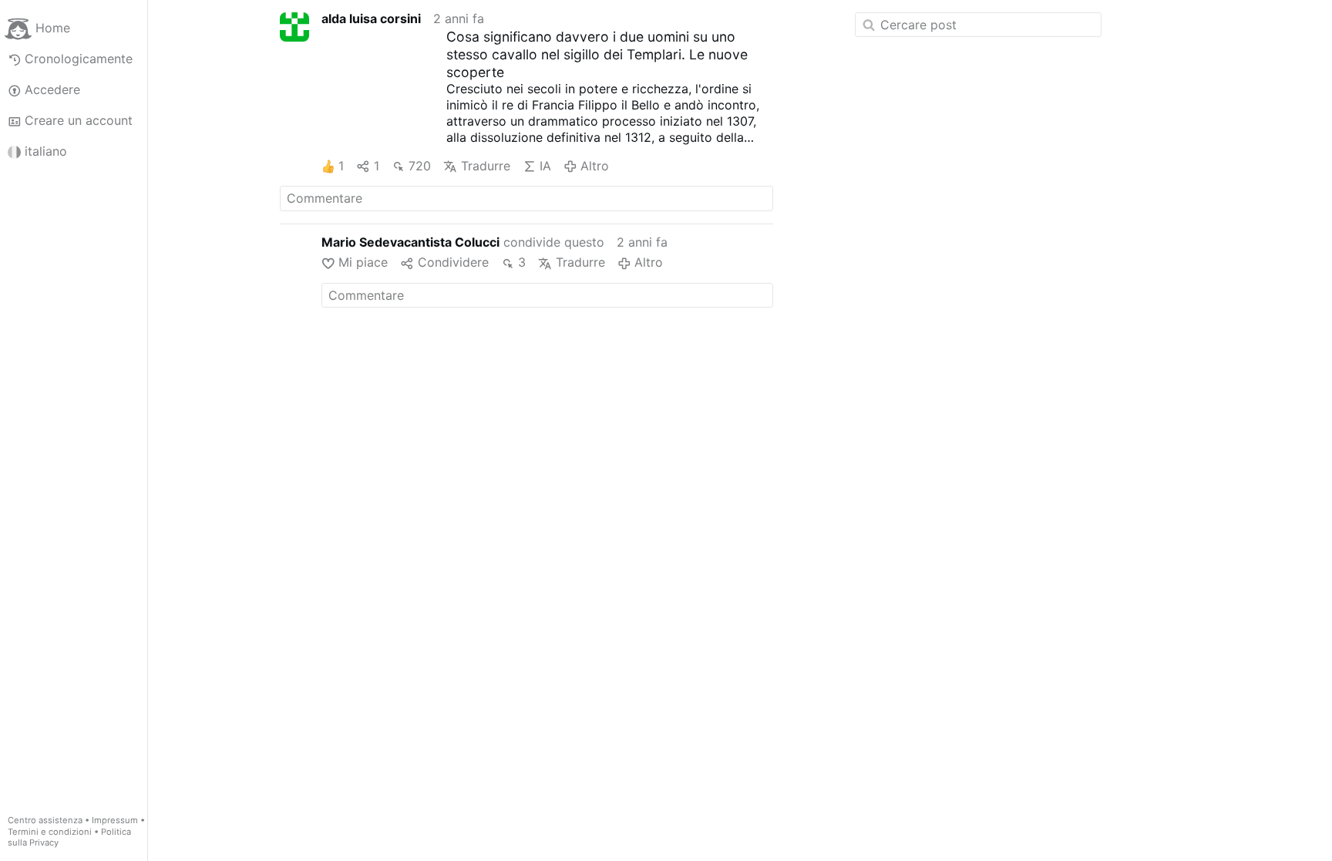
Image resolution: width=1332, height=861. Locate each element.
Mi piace (363, 262)
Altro (594, 165)
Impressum (115, 820)
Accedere (52, 89)
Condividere (453, 262)
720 (420, 165)
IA (545, 165)
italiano (46, 151)
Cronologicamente (79, 58)
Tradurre (485, 165)
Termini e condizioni (50, 831)
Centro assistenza (45, 820)
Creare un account (79, 120)
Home (52, 27)
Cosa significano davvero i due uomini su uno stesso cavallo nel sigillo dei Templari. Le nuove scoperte (597, 54)
